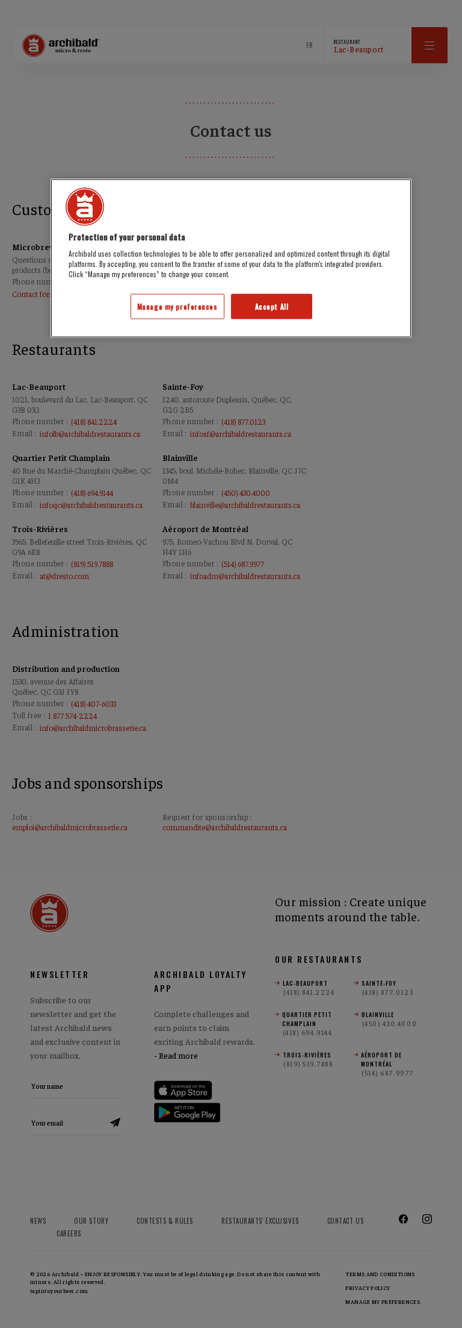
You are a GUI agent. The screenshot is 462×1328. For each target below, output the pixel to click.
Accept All (272, 306)
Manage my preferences (177, 306)
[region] (231, 258)
